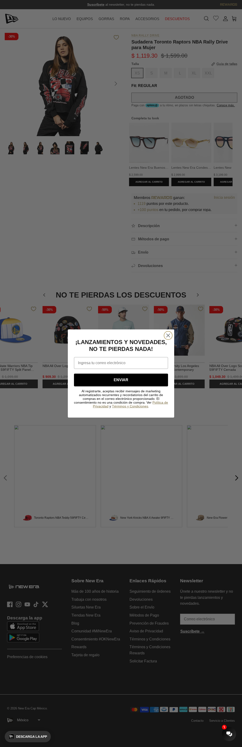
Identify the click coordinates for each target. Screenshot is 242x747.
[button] (28, 736)
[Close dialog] (168, 335)
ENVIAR (121, 380)
